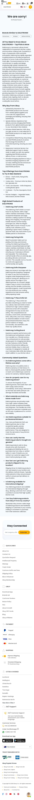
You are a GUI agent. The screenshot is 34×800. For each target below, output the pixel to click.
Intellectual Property (9, 561)
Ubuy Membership (8, 580)
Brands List (6, 595)
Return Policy (6, 602)
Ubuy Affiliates (7, 618)
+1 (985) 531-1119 (10, 732)
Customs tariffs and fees (11, 570)
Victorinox (5, 36)
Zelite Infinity (26, 36)
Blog (3, 614)
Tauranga (5, 690)
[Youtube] (11, 794)
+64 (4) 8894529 (10, 726)
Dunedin (5, 693)
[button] (18, 3)
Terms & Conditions (10, 787)
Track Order (6, 567)
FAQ (3, 605)
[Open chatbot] (28, 794)
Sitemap (5, 564)
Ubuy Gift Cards (7, 611)
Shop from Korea (9, 775)
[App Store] (8, 741)
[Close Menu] (2, 4)
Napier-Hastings (8, 696)
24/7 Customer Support (16, 713)
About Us (5, 551)
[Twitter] (15, 794)
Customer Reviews (8, 598)
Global (15, 36)
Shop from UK (20, 767)
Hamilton (5, 687)
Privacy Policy (23, 787)
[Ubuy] (9, 3)
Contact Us (6, 554)
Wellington (6, 680)
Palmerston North (8, 700)
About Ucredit (7, 608)
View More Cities (8, 703)
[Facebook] (4, 794)
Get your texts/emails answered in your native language (16, 717)
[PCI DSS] (6, 757)
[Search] (30, 7)
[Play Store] (19, 741)
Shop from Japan (9, 769)
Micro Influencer (8, 577)
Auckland (5, 677)
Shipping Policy (7, 573)
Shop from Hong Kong (10, 772)
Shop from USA (8, 767)
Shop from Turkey (9, 778)
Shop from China (22, 775)
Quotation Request (8, 557)
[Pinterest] (19, 794)
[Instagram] (7, 794)
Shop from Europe (23, 778)
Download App (7, 592)
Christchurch (6, 683)
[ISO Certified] (21, 757)
